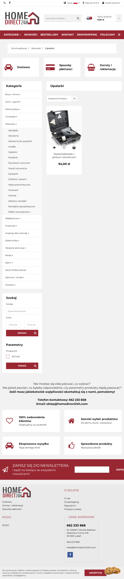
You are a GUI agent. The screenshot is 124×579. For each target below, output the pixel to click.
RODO (5, 525)
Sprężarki (13, 173)
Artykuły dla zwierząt (16, 233)
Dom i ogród (12, 101)
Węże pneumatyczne (19, 184)
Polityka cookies (72, 509)
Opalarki (12, 152)
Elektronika (11, 240)
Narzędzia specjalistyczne (21, 206)
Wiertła (12, 195)
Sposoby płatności (12, 509)
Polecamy (107, 34)
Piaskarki (13, 157)
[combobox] (62, 98)
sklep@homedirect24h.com (81, 547)
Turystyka (10, 116)
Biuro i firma (12, 94)
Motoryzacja (12, 109)
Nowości (30, 34)
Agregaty (13, 130)
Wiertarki (13, 190)
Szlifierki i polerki (17, 179)
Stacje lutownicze (17, 168)
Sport (8, 262)
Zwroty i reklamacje (12, 505)
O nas (67, 498)
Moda (8, 255)
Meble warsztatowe (18, 212)
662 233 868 (5, 3)
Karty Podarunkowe (15, 270)
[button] (71, 490)
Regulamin (70, 505)
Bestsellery (49, 34)
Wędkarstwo (12, 218)
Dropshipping (71, 502)
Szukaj (22, 333)
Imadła (12, 146)
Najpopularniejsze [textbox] (57, 98)
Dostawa (7, 501)
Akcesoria (13, 135)
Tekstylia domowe (15, 248)
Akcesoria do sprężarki (20, 141)
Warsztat (10, 124)
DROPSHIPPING (87, 34)
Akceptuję (95, 572)
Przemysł (10, 225)
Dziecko (9, 284)
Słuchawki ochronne (19, 163)
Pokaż (22, 365)
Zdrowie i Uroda (14, 277)
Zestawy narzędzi (17, 201)
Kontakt (68, 34)
